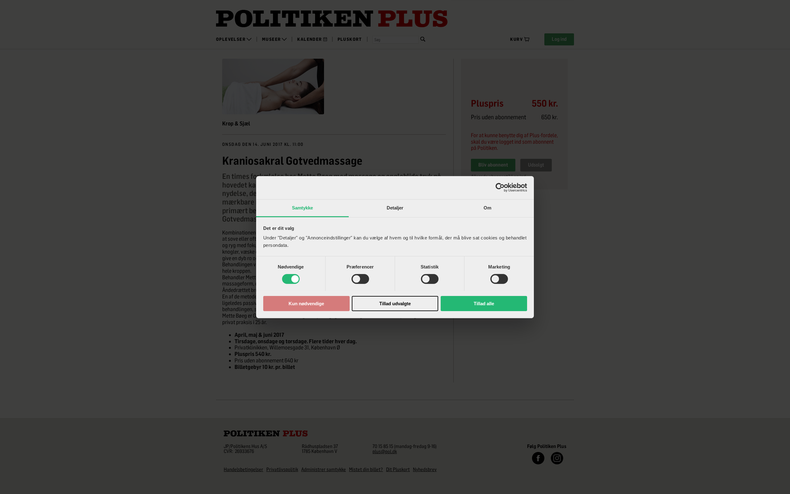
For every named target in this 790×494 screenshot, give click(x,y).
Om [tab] (487, 207)
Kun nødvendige (306, 303)
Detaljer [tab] (395, 207)
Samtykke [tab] (302, 207)
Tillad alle (484, 303)
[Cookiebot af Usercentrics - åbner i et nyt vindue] (500, 187)
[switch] (360, 279)
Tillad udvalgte (395, 303)
